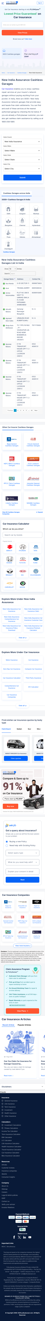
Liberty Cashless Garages (12, 504)
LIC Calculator (7, 1140)
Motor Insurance (11, 660)
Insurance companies (9, 1171)
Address (20, 279)
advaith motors (8, 310)
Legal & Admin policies (10, 1195)
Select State (7, 155)
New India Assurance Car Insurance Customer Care (33, 619)
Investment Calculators (12, 1125)
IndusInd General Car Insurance (22, 937)
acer (7, 288)
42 (32, 410)
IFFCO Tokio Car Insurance (8, 937)
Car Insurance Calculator (12, 678)
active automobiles (10, 294)
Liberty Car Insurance (36, 937)
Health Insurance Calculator (11, 1146)
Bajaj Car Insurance (8, 906)
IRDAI (3, 1246)
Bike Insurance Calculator (11, 1156)
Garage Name (9, 279)
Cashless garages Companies (11, 513)
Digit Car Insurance (37, 906)
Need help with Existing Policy (22, 845)
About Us (5, 1186)
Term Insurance (10, 1107)
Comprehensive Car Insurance (12, 687)
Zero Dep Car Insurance (11, 669)
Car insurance (7, 89)
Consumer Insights (8, 1177)
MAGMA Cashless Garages (33, 504)
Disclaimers (6, 1087)
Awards (4, 1174)
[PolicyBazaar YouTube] (30, 1237)
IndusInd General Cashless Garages (33, 484)
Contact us (5, 1201)
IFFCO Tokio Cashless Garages (12, 484)
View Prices (22, 33)
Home (3, 72)
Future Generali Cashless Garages (33, 445)
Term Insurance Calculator (11, 1134)
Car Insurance (11, 72)
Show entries (13, 269)
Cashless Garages (22, 72)
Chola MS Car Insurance (22, 906)
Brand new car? (22, 39)
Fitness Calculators (11, 1128)
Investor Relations (8, 1207)
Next (36, 410)
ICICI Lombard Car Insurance (36, 921)
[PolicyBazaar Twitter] (19, 1237)
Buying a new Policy (18, 841)
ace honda (10, 283)
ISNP (3, 1198)
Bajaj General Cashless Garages (11, 445)
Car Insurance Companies (12, 696)
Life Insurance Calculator (10, 1143)
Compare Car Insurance (33, 669)
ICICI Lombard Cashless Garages (33, 464)
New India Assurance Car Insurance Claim (33, 610)
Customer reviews (8, 1168)
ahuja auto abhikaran (9, 326)
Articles (4, 1165)
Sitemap (5, 1189)
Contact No (36, 279)
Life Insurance (9, 1104)
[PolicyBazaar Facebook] (14, 1237)
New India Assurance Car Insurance (12, 610)
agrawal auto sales (9, 319)
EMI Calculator (7, 1137)
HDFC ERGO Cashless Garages (12, 464)
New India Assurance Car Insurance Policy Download (12, 628)
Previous (10, 410)
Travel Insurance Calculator (11, 1149)
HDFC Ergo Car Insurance (22, 921)
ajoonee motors (8, 345)
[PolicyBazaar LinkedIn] (24, 1237)
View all (21, 638)
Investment (8, 1110)
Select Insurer (7, 137)
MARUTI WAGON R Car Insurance (15, 753)
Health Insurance (10, 1113)
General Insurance (10, 1101)
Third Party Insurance (33, 678)
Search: (7, 273)
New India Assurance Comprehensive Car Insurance (11, 619)
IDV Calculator (33, 687)
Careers (4, 1192)
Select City (6, 164)
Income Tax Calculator (10, 1131)
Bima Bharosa (11, 1246)
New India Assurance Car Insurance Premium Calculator (33, 628)
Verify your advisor (8, 1204)
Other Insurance (10, 1116)
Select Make (7, 146)
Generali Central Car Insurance (8, 921)
